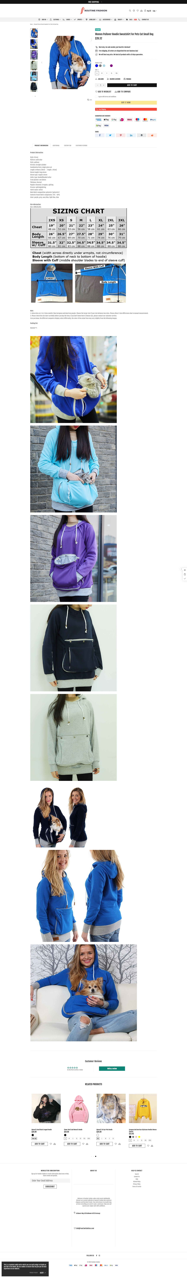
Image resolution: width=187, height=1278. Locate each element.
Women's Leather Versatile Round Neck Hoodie (140, 1129)
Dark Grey (99, 1135)
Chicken (31, 1135)
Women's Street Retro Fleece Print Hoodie (106, 1129)
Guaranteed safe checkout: (102, 116)
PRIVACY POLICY (34, 1273)
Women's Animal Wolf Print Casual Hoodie (41, 1129)
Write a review (112, 1069)
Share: (97, 132)
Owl (37, 1135)
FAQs (137, 1179)
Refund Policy (136, 1181)
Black (96, 1135)
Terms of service (136, 1186)
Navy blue (107, 65)
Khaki (132, 1135)
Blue (96, 65)
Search (137, 1174)
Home (31, 24)
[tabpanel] (45, 1120)
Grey (100, 65)
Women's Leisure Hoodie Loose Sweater (73, 1129)
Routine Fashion (93, 10)
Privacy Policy (136, 1184)
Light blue (104, 65)
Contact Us (137, 1176)
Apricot (64, 1135)
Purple (111, 65)
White (67, 1135)
